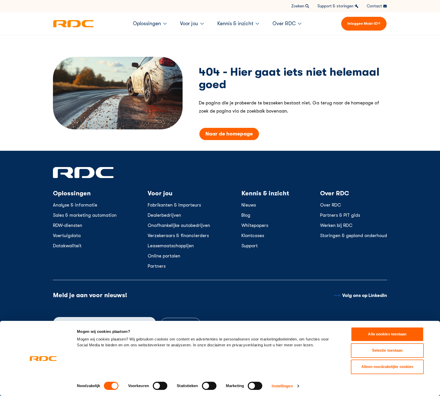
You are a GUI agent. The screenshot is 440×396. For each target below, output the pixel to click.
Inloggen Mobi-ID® (363, 23)
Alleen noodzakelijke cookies (387, 366)
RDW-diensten (67, 225)
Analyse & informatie (75, 205)
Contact (374, 6)
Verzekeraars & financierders (178, 235)
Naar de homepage (229, 134)
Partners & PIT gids (340, 215)
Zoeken (297, 6)
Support (249, 245)
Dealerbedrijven (164, 215)
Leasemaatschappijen (171, 245)
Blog (245, 215)
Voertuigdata (67, 235)
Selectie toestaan (387, 350)
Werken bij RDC (336, 225)
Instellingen (282, 386)
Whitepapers (254, 225)
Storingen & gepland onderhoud (353, 235)
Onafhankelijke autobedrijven (179, 225)
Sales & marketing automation (85, 215)
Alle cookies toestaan (387, 334)
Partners (157, 266)
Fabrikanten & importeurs (174, 205)
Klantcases (252, 235)
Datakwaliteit (67, 245)
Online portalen (164, 255)
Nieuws (248, 205)
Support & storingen (335, 6)
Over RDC (330, 205)
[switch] (160, 386)
